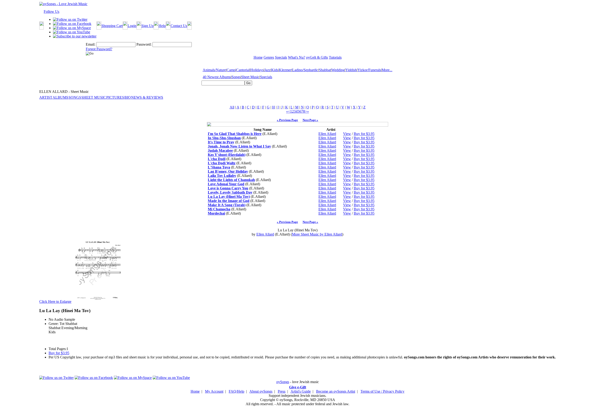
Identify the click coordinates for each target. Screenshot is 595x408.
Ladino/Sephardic (305, 70)
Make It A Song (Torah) (226, 205)
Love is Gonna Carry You (228, 188)
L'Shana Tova (219, 167)
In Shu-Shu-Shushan (224, 138)
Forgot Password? (99, 49)
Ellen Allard (327, 134)
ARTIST (45, 97)
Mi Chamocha (219, 209)
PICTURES (115, 97)
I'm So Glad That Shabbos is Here (234, 134)
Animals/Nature (214, 70)
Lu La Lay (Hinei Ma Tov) (229, 197)
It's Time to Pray (221, 142)
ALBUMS (60, 97)
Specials (266, 77)
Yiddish (351, 70)
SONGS (75, 97)
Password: (144, 44)
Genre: (54, 324)
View (347, 134)
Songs (236, 77)
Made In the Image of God (228, 201)
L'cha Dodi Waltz (221, 163)
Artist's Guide (301, 391)
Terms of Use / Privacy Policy (382, 391)
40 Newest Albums (217, 77)
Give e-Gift (297, 387)
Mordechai (216, 213)
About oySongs (260, 391)
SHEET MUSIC (93, 97)
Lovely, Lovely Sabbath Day (230, 192)
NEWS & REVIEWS (147, 97)
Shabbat (325, 70)
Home (195, 391)
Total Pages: (57, 349)
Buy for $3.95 (364, 134)
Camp (231, 70)
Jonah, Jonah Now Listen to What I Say (239, 146)
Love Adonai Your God (226, 184)
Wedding (338, 70)
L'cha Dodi (216, 159)
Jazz (267, 70)
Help (162, 26)
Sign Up (147, 26)
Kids (274, 70)
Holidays (257, 70)
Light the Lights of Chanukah (231, 180)
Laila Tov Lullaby (222, 176)
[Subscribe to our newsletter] (74, 36)
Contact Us (179, 26)
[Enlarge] (97, 301)
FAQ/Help (236, 391)
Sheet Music (250, 77)
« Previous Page (287, 120)
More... (387, 70)
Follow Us (51, 11)
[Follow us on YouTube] (71, 32)
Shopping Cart (112, 26)
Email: (90, 44)
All (232, 107)
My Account (214, 391)
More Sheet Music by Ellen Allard (317, 234)
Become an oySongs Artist (335, 391)
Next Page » (310, 120)
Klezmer (285, 70)
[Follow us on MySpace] (72, 28)
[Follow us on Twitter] (70, 19)
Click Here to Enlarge (55, 301)
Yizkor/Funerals (369, 70)
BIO (127, 97)
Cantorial (243, 70)
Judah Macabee (220, 150)
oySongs (282, 382)
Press (281, 391)
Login (132, 26)
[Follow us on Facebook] (72, 24)
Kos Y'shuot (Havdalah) (226, 155)
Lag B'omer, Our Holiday (228, 171)
